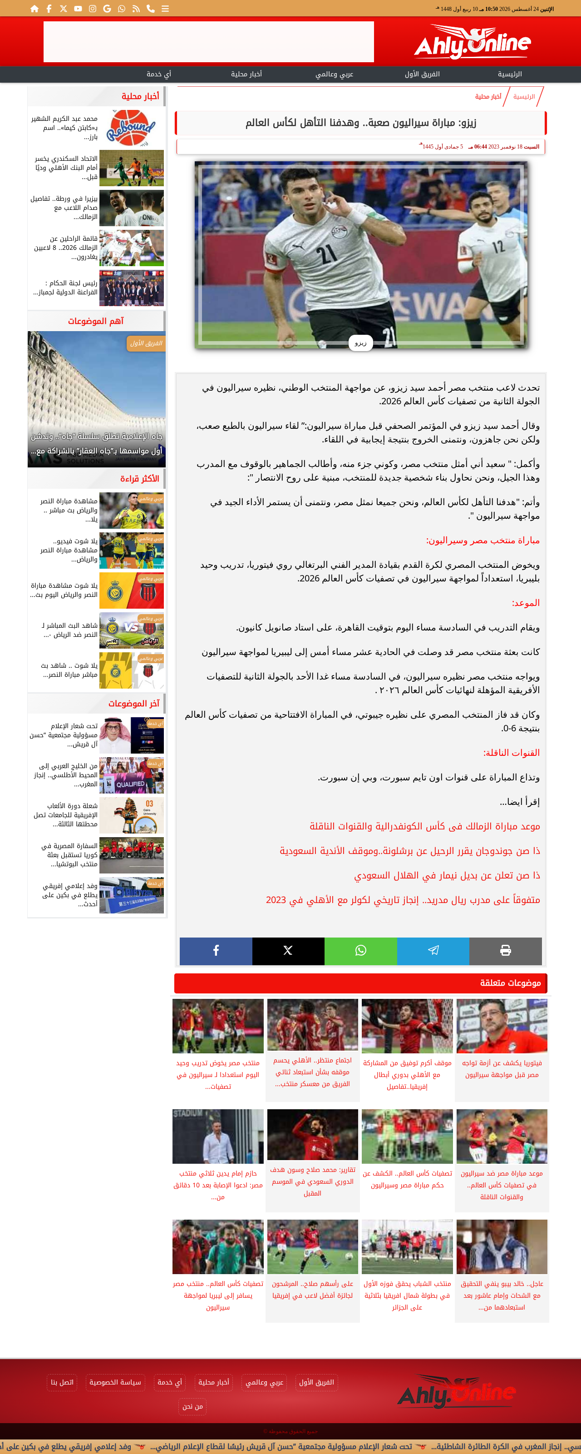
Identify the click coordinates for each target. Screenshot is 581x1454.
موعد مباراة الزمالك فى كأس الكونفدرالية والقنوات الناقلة (425, 826)
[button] (46, 404)
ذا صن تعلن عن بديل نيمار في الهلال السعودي (447, 875)
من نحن (192, 1406)
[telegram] (433, 951)
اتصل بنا (62, 1382)
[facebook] (216, 951)
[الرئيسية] (34, 8)
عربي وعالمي (334, 74)
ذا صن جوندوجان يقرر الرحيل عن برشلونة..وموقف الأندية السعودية (410, 850)
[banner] (209, 41)
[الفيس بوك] (49, 8)
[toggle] (71, 73)
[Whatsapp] (121, 8)
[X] (288, 951)
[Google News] (107, 8)
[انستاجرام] (92, 8)
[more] (165, 8)
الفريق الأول (422, 74)
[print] (505, 951)
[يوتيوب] (78, 8)
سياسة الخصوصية (115, 1382)
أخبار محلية (246, 74)
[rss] (136, 8)
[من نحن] (150, 8)
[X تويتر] (63, 8)
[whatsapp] (361, 951)
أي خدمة (159, 74)
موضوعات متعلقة (510, 983)
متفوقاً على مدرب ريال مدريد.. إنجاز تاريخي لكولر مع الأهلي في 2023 (403, 899)
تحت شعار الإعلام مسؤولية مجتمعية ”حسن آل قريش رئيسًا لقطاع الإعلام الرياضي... (327, 1446)
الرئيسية (510, 74)
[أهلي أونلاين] (472, 43)
